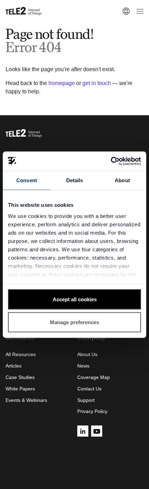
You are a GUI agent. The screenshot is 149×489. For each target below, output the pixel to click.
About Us (87, 354)
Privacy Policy (92, 411)
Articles (13, 366)
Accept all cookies (75, 299)
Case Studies (20, 377)
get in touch (96, 83)
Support (86, 400)
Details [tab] (74, 180)
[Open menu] (138, 11)
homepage (62, 83)
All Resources (21, 354)
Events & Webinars (26, 400)
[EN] (126, 11)
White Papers (20, 388)
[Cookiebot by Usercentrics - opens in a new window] (110, 161)
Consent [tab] (26, 180)
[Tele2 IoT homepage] (24, 11)
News (83, 366)
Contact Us (89, 388)
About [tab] (122, 180)
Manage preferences (74, 322)
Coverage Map (93, 377)
